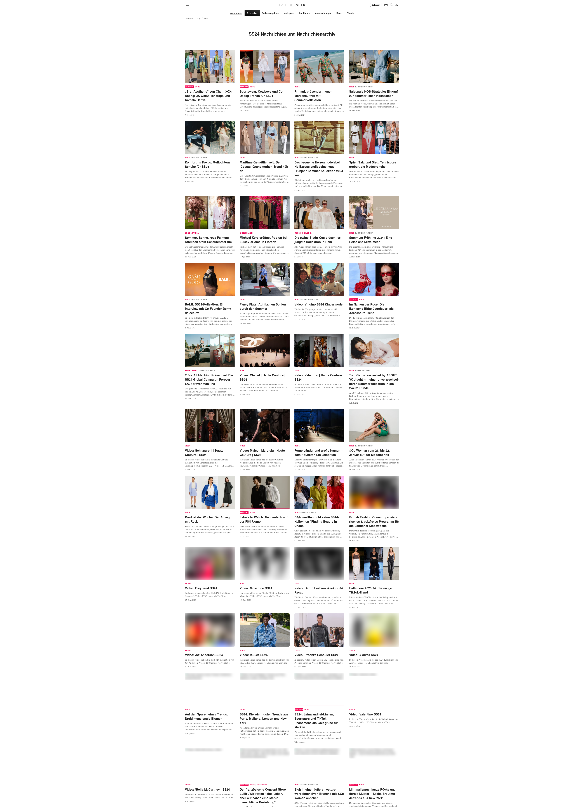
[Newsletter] (386, 5)
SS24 (206, 18)
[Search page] (391, 5)
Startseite (189, 18)
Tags (198, 18)
